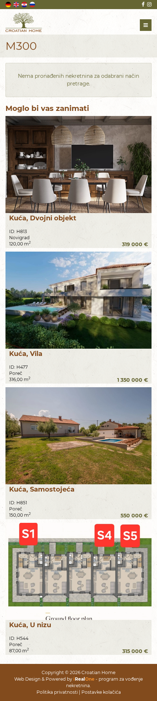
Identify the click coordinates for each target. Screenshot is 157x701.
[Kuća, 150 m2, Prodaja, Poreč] (78, 435)
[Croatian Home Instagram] (149, 4)
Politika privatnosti (57, 692)
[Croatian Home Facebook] (143, 4)
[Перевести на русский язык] (33, 4)
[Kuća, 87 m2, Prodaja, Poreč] (78, 571)
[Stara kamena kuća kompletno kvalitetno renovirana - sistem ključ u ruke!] (78, 164)
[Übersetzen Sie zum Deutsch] (8, 4)
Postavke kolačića (101, 692)
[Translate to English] (17, 4)
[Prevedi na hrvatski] (25, 4)
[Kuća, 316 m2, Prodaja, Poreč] (78, 300)
